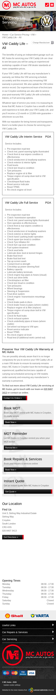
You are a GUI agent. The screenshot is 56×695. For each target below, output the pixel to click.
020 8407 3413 (9, 531)
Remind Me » (11, 448)
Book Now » (10, 422)
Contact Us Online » (13, 398)
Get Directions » (11, 537)
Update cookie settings (12, 685)
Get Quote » (10, 491)
